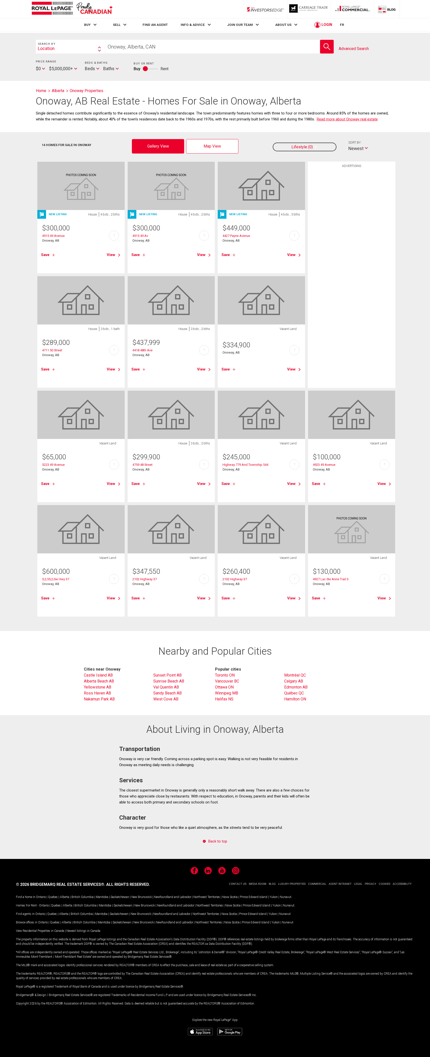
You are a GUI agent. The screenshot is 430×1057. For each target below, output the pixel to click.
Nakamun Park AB (99, 699)
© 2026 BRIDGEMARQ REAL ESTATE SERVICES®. (60, 884)
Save (45, 255)
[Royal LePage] (72, 9)
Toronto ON (225, 675)
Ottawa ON (224, 687)
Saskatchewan (119, 897)
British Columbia (82, 897)
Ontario (41, 897)
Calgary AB (293, 681)
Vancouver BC (227, 681)
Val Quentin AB (166, 687)
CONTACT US (237, 884)
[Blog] (387, 9)
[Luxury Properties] (309, 9)
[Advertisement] (351, 247)
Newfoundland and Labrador (172, 897)
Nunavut (285, 897)
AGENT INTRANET (340, 884)
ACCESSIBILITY (402, 884)
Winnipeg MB (226, 693)
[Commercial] (353, 9)
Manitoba (102, 897)
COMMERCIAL (317, 884)
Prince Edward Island (253, 897)
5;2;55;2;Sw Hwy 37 (55, 579)
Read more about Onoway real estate (347, 119)
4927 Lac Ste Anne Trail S (330, 579)
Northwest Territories (206, 897)
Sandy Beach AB (167, 693)
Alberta (64, 897)
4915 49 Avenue (53, 236)
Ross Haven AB (97, 693)
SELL (116, 25)
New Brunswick (141, 897)
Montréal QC (295, 675)
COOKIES (384, 884)
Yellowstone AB (97, 687)
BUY (87, 25)
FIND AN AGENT (155, 25)
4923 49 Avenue (324, 465)
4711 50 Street (52, 350)
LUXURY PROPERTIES (292, 884)
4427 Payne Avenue (236, 236)
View (111, 255)
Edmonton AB (296, 687)
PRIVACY (370, 884)
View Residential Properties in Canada (40, 931)
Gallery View (158, 146)
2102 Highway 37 (144, 579)
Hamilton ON (295, 699)
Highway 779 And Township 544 (245, 465)
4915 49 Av (140, 236)
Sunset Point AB (167, 675)
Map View (212, 146)
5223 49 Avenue (53, 465)
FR (342, 25)
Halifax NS (224, 699)
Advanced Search (354, 48)
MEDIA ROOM (257, 884)
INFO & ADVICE (193, 25)
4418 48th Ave (142, 350)
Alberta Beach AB (99, 681)
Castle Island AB (98, 675)
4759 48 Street (142, 465)
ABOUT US (283, 25)
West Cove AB (165, 699)
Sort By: (354, 142)
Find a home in (25, 897)
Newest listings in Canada (83, 931)
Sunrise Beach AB (168, 681)
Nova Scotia (230, 897)
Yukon (273, 897)
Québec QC (294, 693)
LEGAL (358, 884)
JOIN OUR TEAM (240, 25)
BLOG (272, 884)
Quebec (53, 897)
